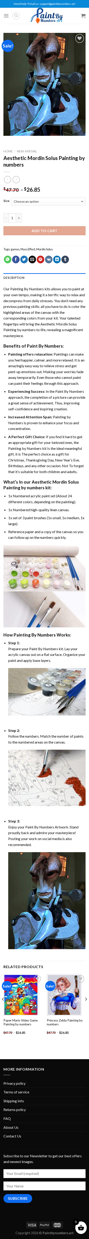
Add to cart (44, 230)
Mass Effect (28, 249)
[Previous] (3, 1008)
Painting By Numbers (27, 289)
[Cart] (83, 16)
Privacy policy (14, 1083)
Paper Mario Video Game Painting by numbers (20, 1022)
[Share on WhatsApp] (7, 259)
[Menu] (6, 15)
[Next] (86, 1008)
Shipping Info (13, 1101)
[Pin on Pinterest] (40, 259)
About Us (10, 1127)
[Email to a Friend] (32, 259)
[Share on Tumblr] (65, 259)
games (15, 249)
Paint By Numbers (45, 345)
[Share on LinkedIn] (57, 259)
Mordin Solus (44, 249)
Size (6, 201)
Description (13, 278)
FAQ (7, 1118)
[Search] (16, 15)
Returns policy (14, 1109)
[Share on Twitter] (24, 259)
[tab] (44, 277)
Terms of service (16, 1092)
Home (8, 151)
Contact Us (12, 1136)
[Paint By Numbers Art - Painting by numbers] (46, 16)
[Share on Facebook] (16, 259)
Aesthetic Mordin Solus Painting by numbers (41, 484)
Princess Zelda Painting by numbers (65, 1022)
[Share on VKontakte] (48, 259)
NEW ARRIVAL (27, 151)
